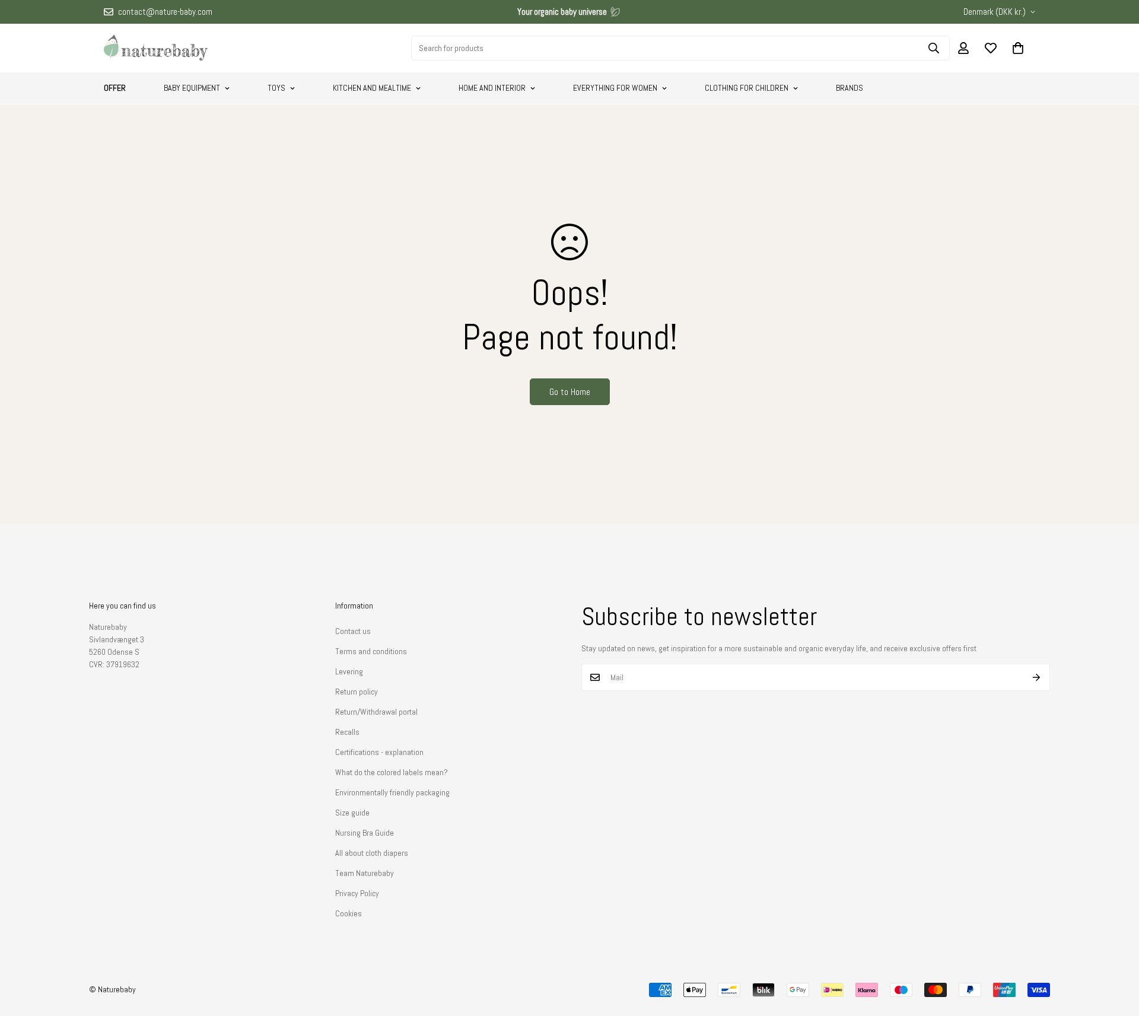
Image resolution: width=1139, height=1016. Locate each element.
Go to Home (569, 392)
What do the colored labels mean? (391, 772)
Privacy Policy (357, 893)
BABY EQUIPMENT (192, 87)
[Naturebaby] (156, 48)
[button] (1018, 48)
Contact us (353, 631)
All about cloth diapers (371, 853)
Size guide (352, 812)
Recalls (347, 732)
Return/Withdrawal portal (376, 711)
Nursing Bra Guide (364, 832)
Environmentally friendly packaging (392, 792)
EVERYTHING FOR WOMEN (615, 87)
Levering (349, 671)
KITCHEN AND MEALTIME (372, 87)
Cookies (348, 913)
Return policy (356, 691)
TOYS (276, 87)
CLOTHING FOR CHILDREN (746, 87)
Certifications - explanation (379, 752)
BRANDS (849, 87)
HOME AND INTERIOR (492, 87)
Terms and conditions (371, 651)
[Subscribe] (1036, 677)
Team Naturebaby (364, 873)
